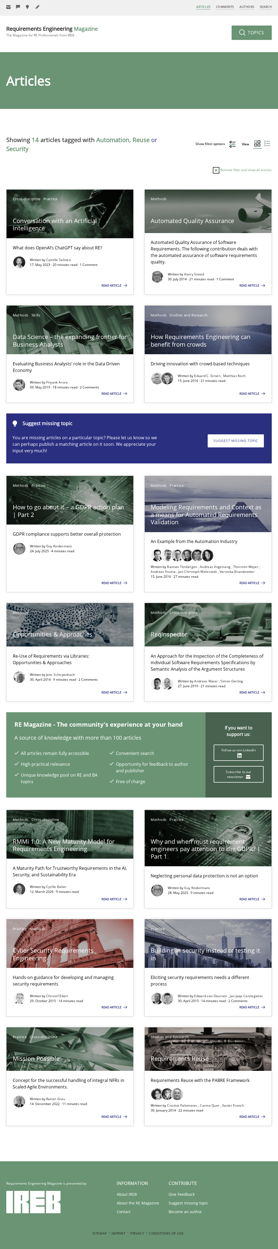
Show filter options (210, 144)
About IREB (127, 1194)
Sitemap (99, 1233)
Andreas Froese (164, 571)
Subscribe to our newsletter (238, 774)
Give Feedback (182, 1194)
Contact (124, 1211)
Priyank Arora (57, 382)
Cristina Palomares (182, 1105)
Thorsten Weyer (246, 566)
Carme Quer (210, 1105)
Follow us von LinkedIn (239, 750)
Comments (225, 7)
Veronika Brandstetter (237, 571)
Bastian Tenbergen (182, 566)
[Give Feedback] (18, 7)
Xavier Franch (233, 1105)
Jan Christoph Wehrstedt (198, 571)
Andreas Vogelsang (215, 566)
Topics (255, 33)
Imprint (118, 1233)
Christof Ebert (57, 996)
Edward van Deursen (211, 996)
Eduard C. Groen (207, 376)
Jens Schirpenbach (60, 674)
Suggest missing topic (235, 440)
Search (266, 7)
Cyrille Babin (56, 886)
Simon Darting (231, 681)
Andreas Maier (206, 681)
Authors (246, 7)
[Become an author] (38, 7)
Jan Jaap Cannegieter (246, 996)
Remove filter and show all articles (245, 170)
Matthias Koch (234, 376)
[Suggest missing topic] (28, 7)
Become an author (185, 1211)
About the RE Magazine (138, 1203)
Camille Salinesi (58, 260)
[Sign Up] (8, 7)
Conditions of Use (166, 1233)
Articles (203, 7)
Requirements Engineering (52, 31)
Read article (112, 285)
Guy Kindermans (59, 546)
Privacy (137, 1233)
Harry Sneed (194, 274)
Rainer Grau (55, 1099)
